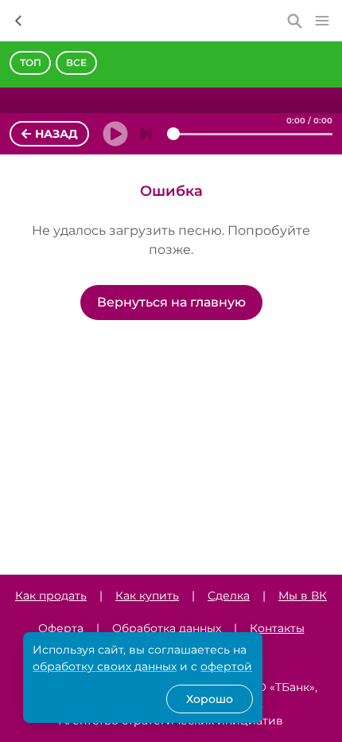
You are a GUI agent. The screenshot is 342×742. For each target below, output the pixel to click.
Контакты (277, 628)
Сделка (229, 595)
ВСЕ (76, 62)
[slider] (173, 133)
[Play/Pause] (110, 133)
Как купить (147, 595)
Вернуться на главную (171, 302)
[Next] (146, 133)
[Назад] (18, 21)
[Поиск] (295, 20)
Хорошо (209, 699)
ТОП (30, 62)
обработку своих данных (105, 666)
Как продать (51, 595)
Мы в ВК (302, 595)
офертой (226, 666)
